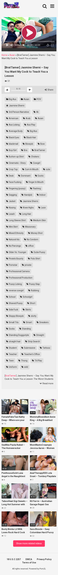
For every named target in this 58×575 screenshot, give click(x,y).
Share (50, 89)
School (11, 297)
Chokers (35, 156)
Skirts (28, 309)
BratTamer (39, 150)
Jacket (11, 201)
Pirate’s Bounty (15, 258)
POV (38, 99)
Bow (42, 144)
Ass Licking (14, 124)
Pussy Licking (15, 284)
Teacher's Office (32, 354)
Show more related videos (29, 543)
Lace (43, 207)
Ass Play (30, 124)
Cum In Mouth (31, 169)
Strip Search (33, 341)
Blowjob (29, 144)
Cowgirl (36, 163)
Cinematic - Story (17, 163)
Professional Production (20, 277)
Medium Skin (39, 220)
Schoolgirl (27, 297)
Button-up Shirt (16, 156)
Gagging (12, 195)
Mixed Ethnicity (16, 233)
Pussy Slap (34, 284)
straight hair (14, 341)
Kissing (12, 207)
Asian (12, 55)
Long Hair (26, 214)
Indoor (42, 195)
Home (4, 55)
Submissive (29, 348)
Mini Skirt (13, 226)
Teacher (12, 354)
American (13, 118)
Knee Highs (28, 207)
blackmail (13, 144)
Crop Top (13, 169)
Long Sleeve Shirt (17, 220)
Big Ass (12, 99)
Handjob (28, 195)
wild (26, 367)
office (31, 246)
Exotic (40, 175)
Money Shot (36, 233)
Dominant (25, 175)
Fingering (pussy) (17, 188)
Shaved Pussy (15, 303)
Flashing (36, 188)
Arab (27, 118)
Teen (11, 360)
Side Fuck (13, 309)
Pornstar (12, 265)
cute (47, 169)
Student (12, 348)
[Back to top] (52, 569)
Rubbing (34, 290)
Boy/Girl (12, 150)
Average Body (15, 131)
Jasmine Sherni (16, 105)
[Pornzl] (11, 6)
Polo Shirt (35, 258)
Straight (40, 335)
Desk (11, 175)
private (27, 265)
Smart (28, 322)
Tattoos (46, 348)
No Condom (32, 239)
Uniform (12, 367)
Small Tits (13, 322)
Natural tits (13, 239)
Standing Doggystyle (18, 335)
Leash (11, 214)
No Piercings (14, 246)
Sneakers (44, 322)
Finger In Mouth (36, 182)
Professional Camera (19, 271)
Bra (25, 150)
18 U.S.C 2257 (14, 559)
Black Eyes (13, 137)
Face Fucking (14, 182)
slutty (33, 316)
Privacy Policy (44, 559)
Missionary (30, 226)
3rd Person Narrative (18, 112)
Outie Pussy (39, 252)
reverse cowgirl (16, 290)
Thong (24, 360)
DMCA (29, 559)
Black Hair (31, 137)
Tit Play (38, 360)
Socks (11, 328)
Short (32, 303)
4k (37, 112)
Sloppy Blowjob (16, 316)
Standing (26, 328)
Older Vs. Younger (17, 252)
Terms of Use (29, 562)
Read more (47, 383)
